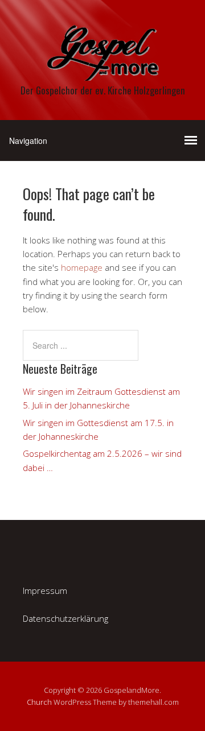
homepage (81, 267)
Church (39, 702)
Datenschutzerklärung (65, 618)
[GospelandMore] (102, 70)
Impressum (45, 590)
